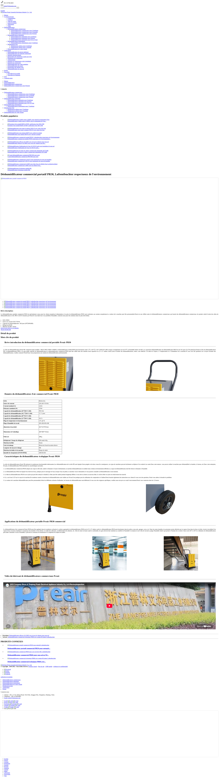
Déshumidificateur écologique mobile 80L (19, 170)
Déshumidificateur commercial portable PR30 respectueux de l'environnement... (29, 139)
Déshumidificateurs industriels (16, 35)
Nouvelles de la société (14, 73)
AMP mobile (48, 666)
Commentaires (11, 18)
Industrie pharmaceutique (14, 55)
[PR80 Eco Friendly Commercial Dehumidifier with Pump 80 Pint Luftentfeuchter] (32, 658)
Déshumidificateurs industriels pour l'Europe (23, 38)
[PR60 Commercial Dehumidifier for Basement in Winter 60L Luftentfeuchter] (29, 651)
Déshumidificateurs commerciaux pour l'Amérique (24, 30)
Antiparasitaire (11, 59)
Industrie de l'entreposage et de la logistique (19, 61)
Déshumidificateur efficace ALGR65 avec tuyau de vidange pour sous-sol (29, 635)
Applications (7, 50)
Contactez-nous (8, 78)
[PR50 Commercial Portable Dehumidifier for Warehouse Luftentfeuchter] (28, 645)
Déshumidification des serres (15, 66)
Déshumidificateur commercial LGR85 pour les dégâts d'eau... (24, 165)
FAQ (5, 76)
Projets (6, 70)
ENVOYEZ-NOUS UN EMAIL (10, 328)
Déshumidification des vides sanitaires (18, 64)
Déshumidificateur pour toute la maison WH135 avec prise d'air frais (26, 130)
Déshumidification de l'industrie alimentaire (19, 53)
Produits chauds (32, 666)
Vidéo (9, 26)
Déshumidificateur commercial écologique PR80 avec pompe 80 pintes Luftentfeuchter (31, 637)
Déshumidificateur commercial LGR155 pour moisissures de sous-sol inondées (29, 161)
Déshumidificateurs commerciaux (17, 29)
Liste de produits (12, 23)
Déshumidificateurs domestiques (16, 41)
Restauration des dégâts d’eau (16, 67)
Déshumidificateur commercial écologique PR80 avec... (27, 662)
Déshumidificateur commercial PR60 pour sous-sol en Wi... (28, 655)
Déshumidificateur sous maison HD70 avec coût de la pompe (24, 134)
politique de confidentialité (60, 666)
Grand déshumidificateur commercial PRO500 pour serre (23, 156)
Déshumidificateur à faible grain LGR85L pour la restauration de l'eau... (27, 121)
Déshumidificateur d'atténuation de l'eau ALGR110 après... (23, 148)
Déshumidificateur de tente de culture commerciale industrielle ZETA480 (27, 152)
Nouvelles (7, 72)
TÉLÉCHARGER (6, 329)
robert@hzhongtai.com (9, 6)
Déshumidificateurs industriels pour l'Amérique (23, 36)
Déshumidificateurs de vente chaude (17, 49)
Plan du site (41, 666)
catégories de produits (6, 677)
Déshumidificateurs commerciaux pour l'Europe (24, 33)
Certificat (10, 19)
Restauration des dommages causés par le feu (20, 56)
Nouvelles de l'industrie (14, 75)
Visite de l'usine (12, 21)
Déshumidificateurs (9, 27)
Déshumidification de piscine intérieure (18, 52)
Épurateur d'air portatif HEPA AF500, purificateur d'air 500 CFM (25, 125)
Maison (6, 15)
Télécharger (11, 24)
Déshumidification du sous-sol (16, 69)
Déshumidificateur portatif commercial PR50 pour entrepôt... (29, 648)
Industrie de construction (14, 63)
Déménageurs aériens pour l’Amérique (21, 46)
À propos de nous (9, 16)
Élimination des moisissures (15, 58)
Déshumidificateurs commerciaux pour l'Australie (24, 32)
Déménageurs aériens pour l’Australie (21, 47)
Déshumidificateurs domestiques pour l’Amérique (24, 43)
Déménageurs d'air (13, 44)
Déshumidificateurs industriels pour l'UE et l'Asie (24, 39)
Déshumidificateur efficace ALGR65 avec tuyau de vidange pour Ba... (27, 143)
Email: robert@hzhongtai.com (12, 698)
